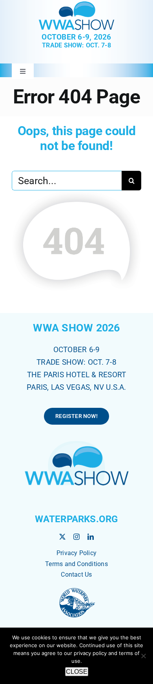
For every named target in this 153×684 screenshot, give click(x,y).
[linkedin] (90, 537)
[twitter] (62, 537)
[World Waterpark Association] (76, 589)
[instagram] (76, 537)
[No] (143, 656)
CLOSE (76, 671)
